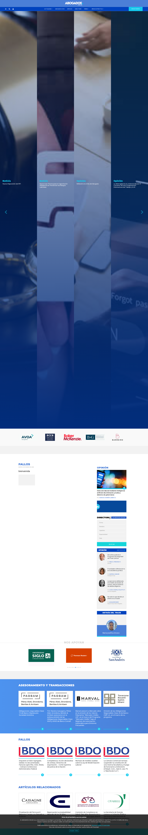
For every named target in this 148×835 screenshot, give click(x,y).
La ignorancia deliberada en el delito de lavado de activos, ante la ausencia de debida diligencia (115, 583)
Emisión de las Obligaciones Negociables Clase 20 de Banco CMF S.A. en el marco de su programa (116, 714)
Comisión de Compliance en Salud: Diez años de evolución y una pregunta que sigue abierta (87, 814)
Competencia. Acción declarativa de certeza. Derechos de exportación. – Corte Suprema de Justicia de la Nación (60, 764)
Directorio (78, 9)
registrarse (136, 9)
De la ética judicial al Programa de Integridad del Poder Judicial (115, 556)
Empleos (69, 9)
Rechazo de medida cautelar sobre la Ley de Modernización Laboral (87, 763)
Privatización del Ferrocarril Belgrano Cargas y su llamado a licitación (31, 814)
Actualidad (48, 9)
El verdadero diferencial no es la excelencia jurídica (116, 569)
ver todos (120, 550)
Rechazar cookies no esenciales (101, 825)
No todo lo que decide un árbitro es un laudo (115, 597)
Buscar (112, 544)
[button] (5, 9)
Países (86, 9)
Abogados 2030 (59, 9)
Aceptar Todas (74, 830)
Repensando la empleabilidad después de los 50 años (58, 813)
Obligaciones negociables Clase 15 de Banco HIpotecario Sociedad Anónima (31, 713)
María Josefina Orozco (111, 633)
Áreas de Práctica (97, 9)
